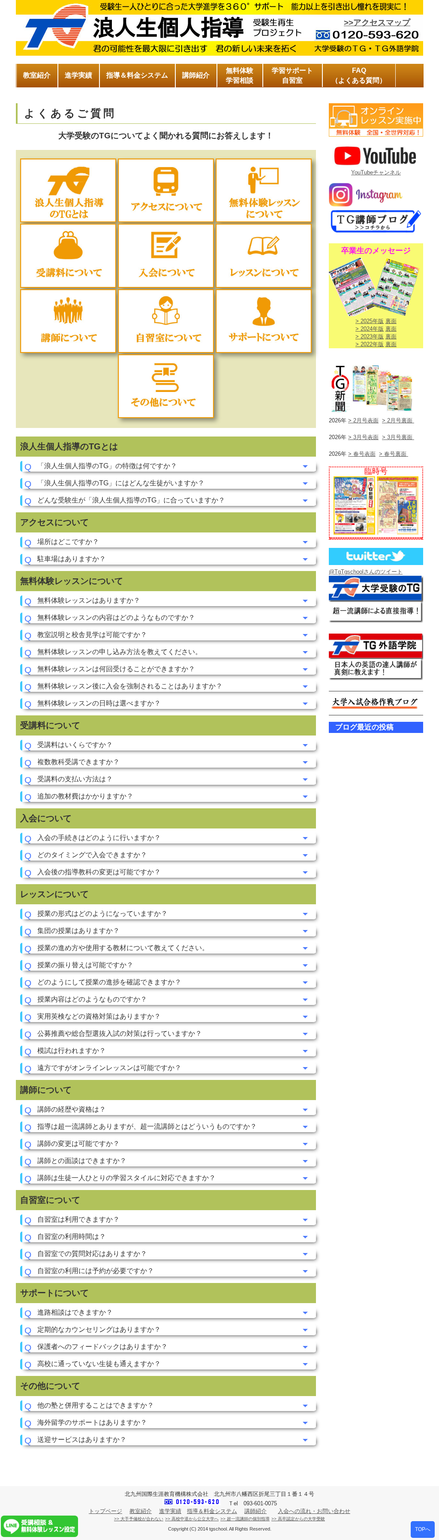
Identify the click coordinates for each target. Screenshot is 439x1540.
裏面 (391, 321)
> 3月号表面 (363, 437)
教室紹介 (140, 1511)
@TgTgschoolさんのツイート (366, 571)
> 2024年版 (369, 329)
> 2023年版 (369, 336)
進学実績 (170, 1511)
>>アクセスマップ (377, 22)
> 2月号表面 (363, 420)
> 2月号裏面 (398, 420)
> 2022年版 (369, 344)
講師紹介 (255, 1511)
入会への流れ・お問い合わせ (314, 1511)
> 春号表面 (362, 454)
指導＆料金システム (212, 1511)
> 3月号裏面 (398, 437)
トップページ (105, 1511)
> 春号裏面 (393, 454)
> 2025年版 (369, 321)
